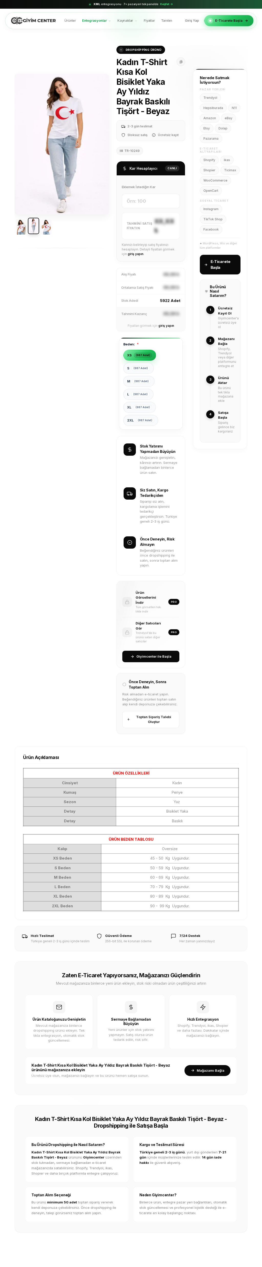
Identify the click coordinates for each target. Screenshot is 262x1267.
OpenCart (210, 190)
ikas (227, 160)
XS (138, 355)
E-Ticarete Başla (229, 20)
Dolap (223, 128)
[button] (21, 144)
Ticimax (230, 170)
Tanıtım (166, 20)
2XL (139, 420)
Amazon (209, 118)
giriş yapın (135, 254)
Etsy (206, 128)
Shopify (209, 160)
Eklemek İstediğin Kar (139, 187)
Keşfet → (166, 4)
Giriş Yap (192, 20)
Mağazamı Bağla (210, 1070)
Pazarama (211, 138)
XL (138, 407)
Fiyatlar (149, 20)
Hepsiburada (213, 108)
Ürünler (70, 20)
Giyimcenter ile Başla (153, 656)
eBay (228, 118)
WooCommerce (215, 180)
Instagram (211, 209)
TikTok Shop (213, 219)
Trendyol (210, 98)
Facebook (211, 229)
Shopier (209, 170)
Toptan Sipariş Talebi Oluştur (153, 719)
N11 (234, 108)
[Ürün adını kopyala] (181, 61)
